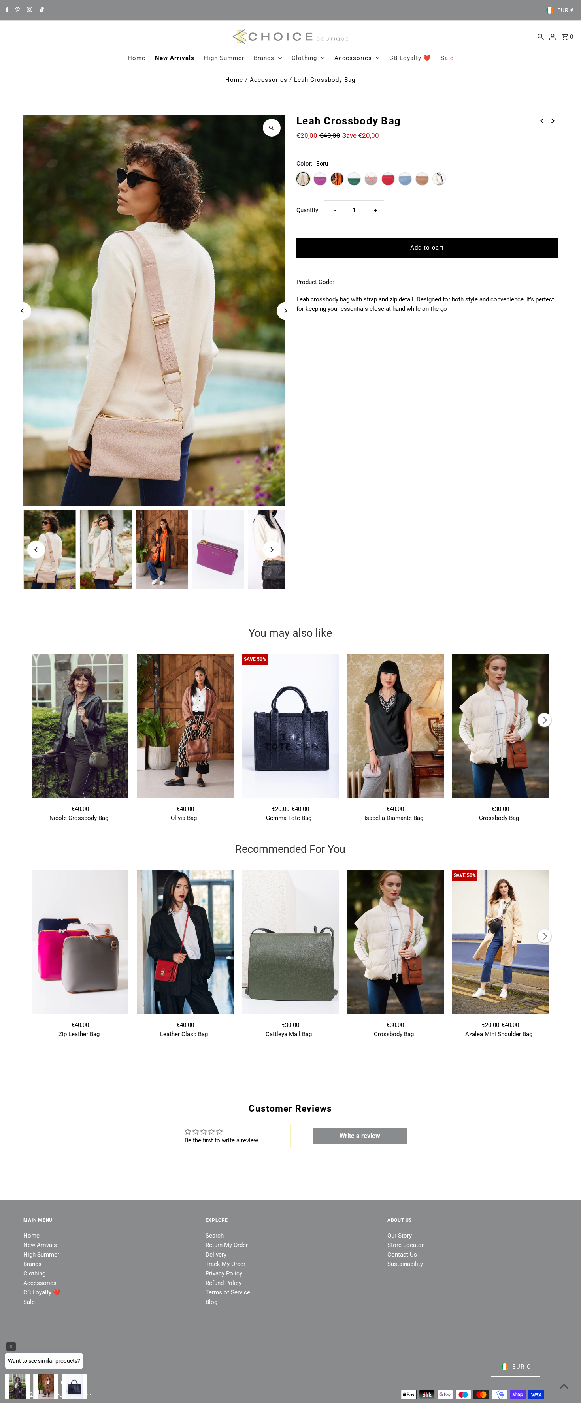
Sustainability (405, 1264)
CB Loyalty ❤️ (410, 58)
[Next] (285, 311)
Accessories (353, 58)
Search (215, 1235)
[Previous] (22, 311)
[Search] (541, 36)
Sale (447, 58)
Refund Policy (223, 1283)
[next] (553, 120)
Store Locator (405, 1245)
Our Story (399, 1235)
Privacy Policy (224, 1273)
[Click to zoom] (272, 128)
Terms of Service (228, 1292)
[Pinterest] (16, 10)
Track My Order (225, 1264)
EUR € (565, 10)
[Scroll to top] (564, 1386)
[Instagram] (28, 10)
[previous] (542, 120)
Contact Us (402, 1254)
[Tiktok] (41, 10)
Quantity (307, 210)
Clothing (304, 58)
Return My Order (227, 1245)
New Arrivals (174, 58)
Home (136, 58)
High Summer (224, 58)
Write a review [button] (360, 1136)
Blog (211, 1301)
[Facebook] (6, 10)
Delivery (216, 1254)
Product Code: (315, 282)
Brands (264, 58)
